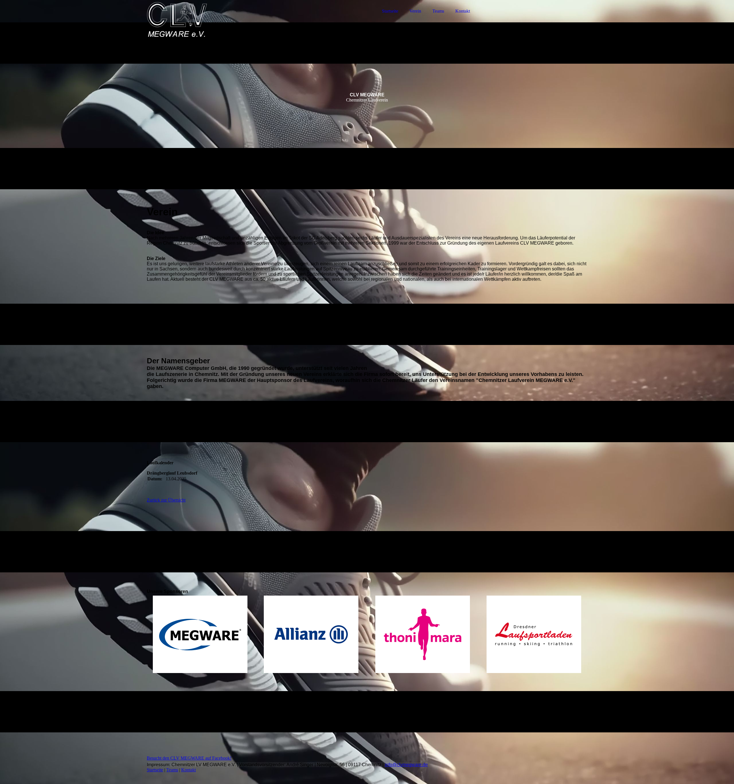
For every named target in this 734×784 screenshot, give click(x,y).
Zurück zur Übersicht (166, 500)
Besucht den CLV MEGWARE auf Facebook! (189, 758)
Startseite (390, 11)
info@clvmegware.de (406, 764)
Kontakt (462, 11)
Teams (438, 11)
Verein (415, 11)
